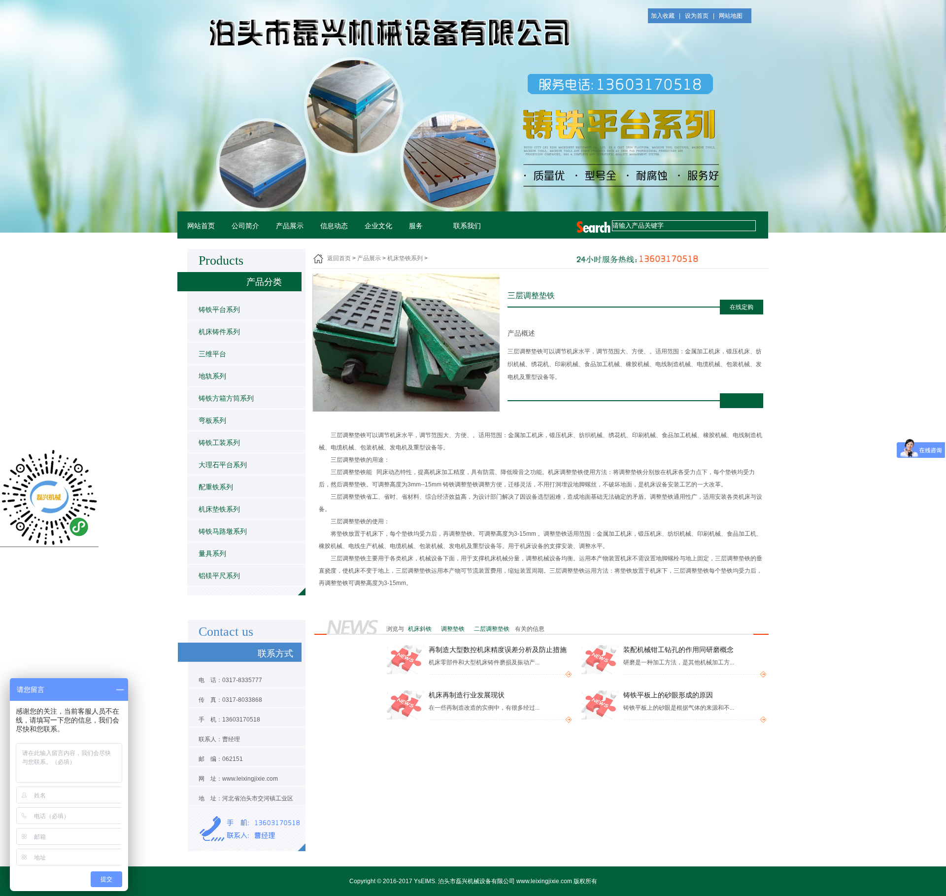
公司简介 (245, 226)
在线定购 (741, 307)
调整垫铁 (453, 628)
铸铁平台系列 (219, 309)
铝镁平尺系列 (219, 576)
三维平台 (212, 354)
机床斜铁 (420, 628)
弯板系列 (212, 420)
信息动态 (334, 226)
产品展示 (290, 226)
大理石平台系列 (223, 465)
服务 (416, 226)
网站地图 (731, 15)
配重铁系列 (216, 487)
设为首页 (697, 15)
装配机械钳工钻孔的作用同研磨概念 (678, 650)
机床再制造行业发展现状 (467, 695)
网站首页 (201, 226)
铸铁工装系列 (219, 443)
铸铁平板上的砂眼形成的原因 (668, 695)
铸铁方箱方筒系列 (226, 398)
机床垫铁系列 (219, 509)
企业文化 (378, 226)
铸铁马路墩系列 (223, 531)
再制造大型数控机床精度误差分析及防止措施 (498, 650)
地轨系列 (212, 376)
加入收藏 (663, 15)
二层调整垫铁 (492, 628)
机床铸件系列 (219, 332)
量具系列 (212, 553)
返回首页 (339, 258)
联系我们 (467, 226)
